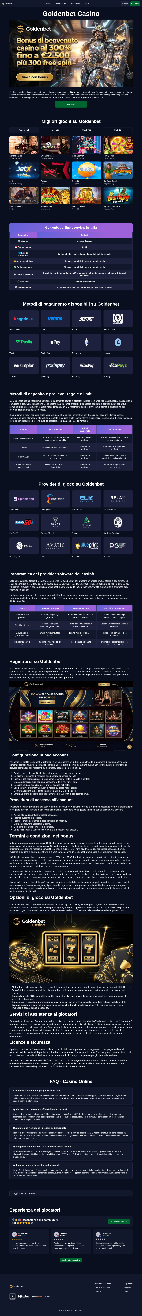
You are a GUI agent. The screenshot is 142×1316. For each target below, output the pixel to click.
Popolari (22, 130)
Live (53, 130)
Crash (84, 130)
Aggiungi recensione (119, 1221)
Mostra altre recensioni (71, 1260)
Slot (116, 130)
